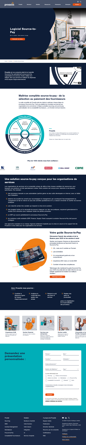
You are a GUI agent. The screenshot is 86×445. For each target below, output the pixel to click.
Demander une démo (17, 39)
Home (6, 61)
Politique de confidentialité (69, 436)
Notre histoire (65, 439)
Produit (20, 4)
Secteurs (29, 4)
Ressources (47, 4)
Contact (77, 4)
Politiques (64, 433)
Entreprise (67, 4)
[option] (12, 168)
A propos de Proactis (49, 418)
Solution (38, 4)
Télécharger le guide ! (57, 276)
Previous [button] (6, 325)
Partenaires (58, 4)
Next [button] (80, 325)
